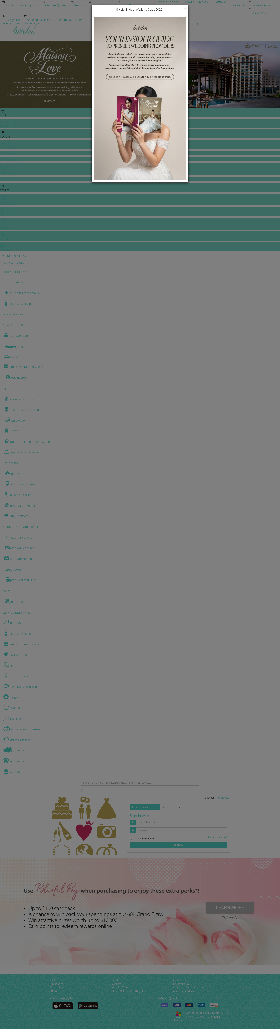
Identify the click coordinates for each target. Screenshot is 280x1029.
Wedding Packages (38, 20)
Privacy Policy (181, 983)
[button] (3, 74)
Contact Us (179, 980)
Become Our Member (128, 20)
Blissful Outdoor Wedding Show (129, 991)
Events (115, 980)
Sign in (178, 845)
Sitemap (55, 991)
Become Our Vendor (71, 20)
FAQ (52, 980)
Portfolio (220, 2)
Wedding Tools (29, 5)
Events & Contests (102, 5)
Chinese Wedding (262, 5)
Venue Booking (169, 2)
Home (9, 5)
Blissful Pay (56, 987)
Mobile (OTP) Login (172, 807)
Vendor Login (99, 20)
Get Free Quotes (55, 5)
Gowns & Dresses (196, 2)
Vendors (78, 5)
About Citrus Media (184, 991)
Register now (223, 798)
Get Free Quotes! (151, 23)
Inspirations (258, 12)
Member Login (157, 20)
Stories (238, 5)
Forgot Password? (217, 837)
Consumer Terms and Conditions (191, 987)
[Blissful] (62, 1005)
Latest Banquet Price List (136, 5)
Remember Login (145, 838)
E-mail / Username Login (144, 807)
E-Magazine (12, 20)
